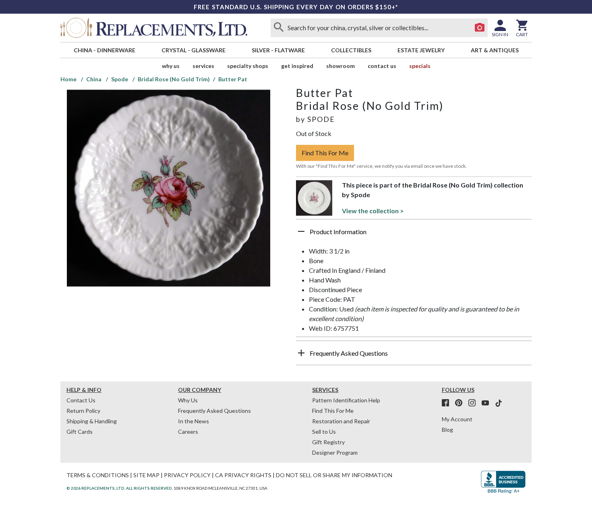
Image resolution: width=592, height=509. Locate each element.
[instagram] (474, 403)
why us (171, 65)
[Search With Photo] (480, 28)
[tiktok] (498, 403)
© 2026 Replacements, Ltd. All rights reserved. (119, 488)
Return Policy (83, 410)
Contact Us (382, 65)
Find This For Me (325, 153)
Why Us (188, 400)
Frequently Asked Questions (214, 410)
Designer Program (335, 452)
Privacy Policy (187, 475)
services (203, 65)
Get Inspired (297, 65)
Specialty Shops (247, 65)
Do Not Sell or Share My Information (334, 475)
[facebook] (448, 403)
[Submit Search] (279, 28)
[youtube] (488, 403)
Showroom (340, 65)
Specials (420, 65)
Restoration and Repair (341, 421)
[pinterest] (461, 403)
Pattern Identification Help (346, 400)
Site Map (146, 475)
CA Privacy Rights (243, 475)
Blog (447, 429)
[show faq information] (301, 353)
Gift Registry (328, 442)
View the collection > (373, 210)
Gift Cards (79, 431)
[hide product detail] (301, 231)
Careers (188, 431)
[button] (414, 234)
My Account (457, 419)
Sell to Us (324, 431)
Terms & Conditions (97, 475)
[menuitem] (104, 50)
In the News (193, 421)
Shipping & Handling (91, 421)
